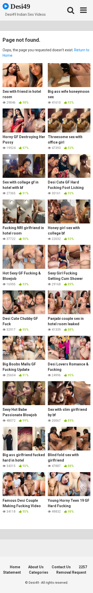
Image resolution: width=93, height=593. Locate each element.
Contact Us (61, 567)
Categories (38, 572)
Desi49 (19, 6)
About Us (36, 567)
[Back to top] (83, 582)
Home (15, 567)
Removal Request (71, 572)
